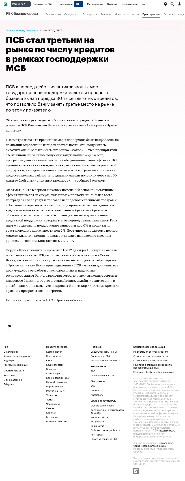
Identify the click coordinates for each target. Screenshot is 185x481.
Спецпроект (71, 14)
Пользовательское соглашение (150, 360)
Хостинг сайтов (99, 417)
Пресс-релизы (151, 14)
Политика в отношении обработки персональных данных (153, 366)
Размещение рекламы (16, 364)
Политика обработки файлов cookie (153, 371)
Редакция (9, 360)
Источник (14, 300)
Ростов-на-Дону (55, 390)
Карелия (51, 412)
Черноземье (53, 403)
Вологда (51, 369)
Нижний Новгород (56, 382)
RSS (93, 371)
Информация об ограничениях (150, 351)
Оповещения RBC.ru (102, 375)
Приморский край (56, 421)
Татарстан (31, 30)
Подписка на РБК (100, 355)
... (143, 3)
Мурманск (52, 416)
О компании (11, 351)
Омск (49, 360)
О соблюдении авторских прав (151, 355)
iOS (93, 386)
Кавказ (50, 408)
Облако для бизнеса (102, 405)
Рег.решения (98, 421)
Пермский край (55, 386)
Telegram (9, 384)
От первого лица (174, 14)
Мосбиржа (167, 442)
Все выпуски (53, 14)
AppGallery (97, 394)
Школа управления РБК (104, 438)
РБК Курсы (97, 434)
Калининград (53, 373)
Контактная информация (18, 355)
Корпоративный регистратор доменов (107, 411)
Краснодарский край (58, 377)
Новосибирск (54, 355)
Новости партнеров (127, 14)
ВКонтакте (9, 375)
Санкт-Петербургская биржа (149, 445)
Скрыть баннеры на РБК (104, 351)
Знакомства (97, 425)
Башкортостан (54, 364)
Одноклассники (13, 379)
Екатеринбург (54, 351)
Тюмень (50, 399)
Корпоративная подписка (105, 360)
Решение (106, 14)
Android (95, 390)
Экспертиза (90, 14)
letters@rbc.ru (167, 430)
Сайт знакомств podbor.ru (105, 430)
